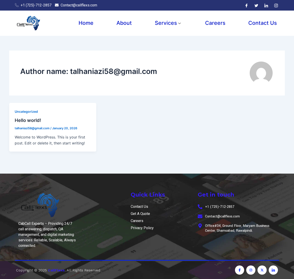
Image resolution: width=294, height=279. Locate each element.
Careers (215, 23)
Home (86, 23)
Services (166, 23)
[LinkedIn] (266, 5)
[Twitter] (256, 5)
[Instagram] (276, 5)
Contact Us (262, 23)
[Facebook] (246, 5)
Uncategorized (26, 111)
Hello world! (28, 120)
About (124, 23)
